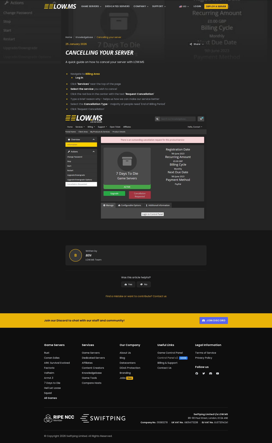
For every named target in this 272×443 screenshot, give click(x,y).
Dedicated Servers (117, 6)
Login (197, 6)
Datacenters (128, 363)
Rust (46, 353)
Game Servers (90, 6)
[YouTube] (217, 373)
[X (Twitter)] (203, 373)
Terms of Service (205, 353)
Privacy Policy (203, 358)
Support (157, 6)
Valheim (49, 373)
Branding (125, 373)
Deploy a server (216, 6)
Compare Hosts (91, 383)
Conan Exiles (52, 358)
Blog (122, 358)
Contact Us (164, 368)
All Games (50, 398)
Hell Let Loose (52, 388)
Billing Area (92, 74)
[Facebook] (196, 373)
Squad (48, 393)
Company (139, 6)
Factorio (49, 368)
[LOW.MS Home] (60, 6)
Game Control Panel (170, 353)
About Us (125, 353)
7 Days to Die (52, 383)
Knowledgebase (84, 37)
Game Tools (89, 378)
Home (68, 37)
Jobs (123, 378)
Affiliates (87, 363)
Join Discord (215, 320)
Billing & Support (167, 363)
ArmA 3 (48, 378)
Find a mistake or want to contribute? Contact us (136, 296)
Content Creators (93, 368)
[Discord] (210, 373)
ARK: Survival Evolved (57, 363)
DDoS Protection (130, 368)
